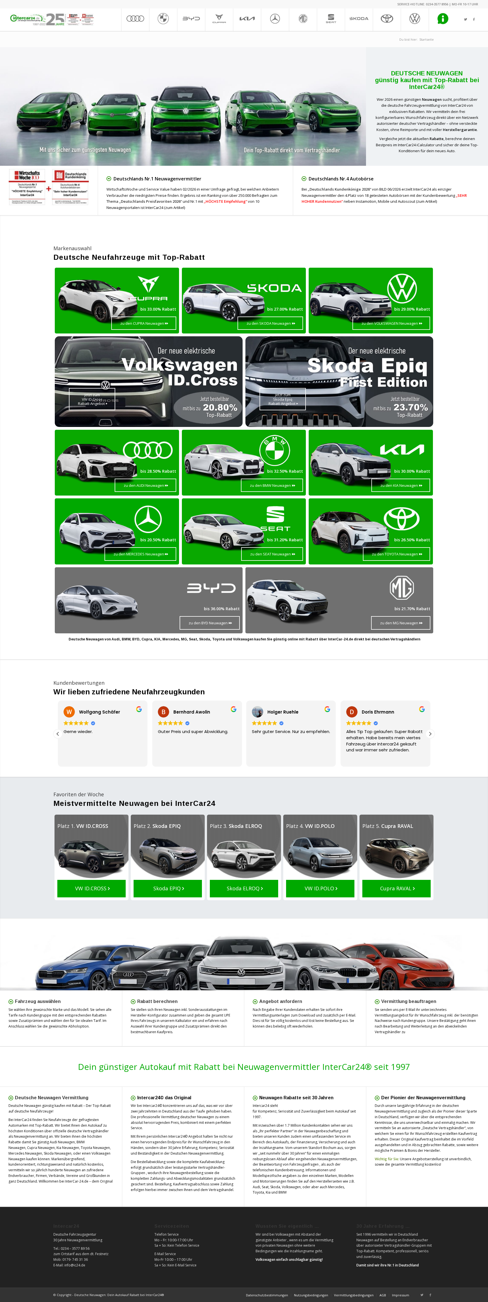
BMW (282, 1192)
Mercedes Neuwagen (25, 1153)
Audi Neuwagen (62, 1142)
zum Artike (426, 201)
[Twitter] (465, 19)
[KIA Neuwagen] (247, 19)
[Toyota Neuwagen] (387, 19)
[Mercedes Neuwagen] (275, 19)
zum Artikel (174, 207)
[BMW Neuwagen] (163, 19)
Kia (268, 1192)
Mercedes (336, 1187)
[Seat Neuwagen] (331, 19)
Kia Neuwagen (67, 1147)
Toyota (258, 1192)
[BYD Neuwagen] (191, 19)
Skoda (275, 1187)
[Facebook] (474, 19)
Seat (265, 1187)
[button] (430, 734)
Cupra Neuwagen (41, 1147)
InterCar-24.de (76, 1181)
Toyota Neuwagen (95, 1147)
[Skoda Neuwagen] (359, 19)
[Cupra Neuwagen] (219, 19)
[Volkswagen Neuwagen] (415, 19)
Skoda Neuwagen (57, 1153)
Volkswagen (291, 1187)
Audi (256, 1187)
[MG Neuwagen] (303, 19)
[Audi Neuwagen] (135, 19)
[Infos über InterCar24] (443, 19)
